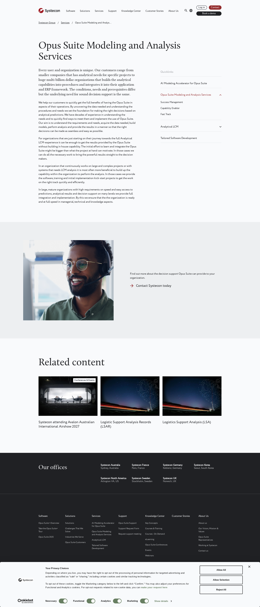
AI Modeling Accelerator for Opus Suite (184, 83)
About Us (173, 11)
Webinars (149, 555)
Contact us (203, 550)
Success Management (172, 102)
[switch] (91, 601)
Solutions (85, 11)
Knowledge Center (131, 11)
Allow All (221, 570)
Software (70, 11)
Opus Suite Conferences (156, 544)
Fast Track (166, 114)
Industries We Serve (74, 537)
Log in (201, 7)
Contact (215, 7)
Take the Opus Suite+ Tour (48, 530)
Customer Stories (154, 11)
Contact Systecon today (153, 285)
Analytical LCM (169, 127)
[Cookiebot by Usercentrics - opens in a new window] (25, 601)
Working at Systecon (207, 545)
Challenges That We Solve (74, 530)
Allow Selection (221, 580)
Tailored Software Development (179, 138)
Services (99, 11)
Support (112, 11)
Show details (161, 601)
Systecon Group (47, 23)
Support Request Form (128, 528)
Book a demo (209, 13)
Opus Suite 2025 (46, 537)
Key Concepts (151, 523)
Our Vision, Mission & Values (208, 530)
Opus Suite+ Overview (49, 523)
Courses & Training (153, 528)
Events (148, 550)
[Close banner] (249, 567)
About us (202, 523)
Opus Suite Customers (75, 542)
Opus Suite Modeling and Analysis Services (186, 95)
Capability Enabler (170, 108)
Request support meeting (129, 533)
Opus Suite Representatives (205, 538)
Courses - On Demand (155, 533)
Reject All (221, 589)
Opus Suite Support (127, 523)
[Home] (49, 12)
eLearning (149, 539)
